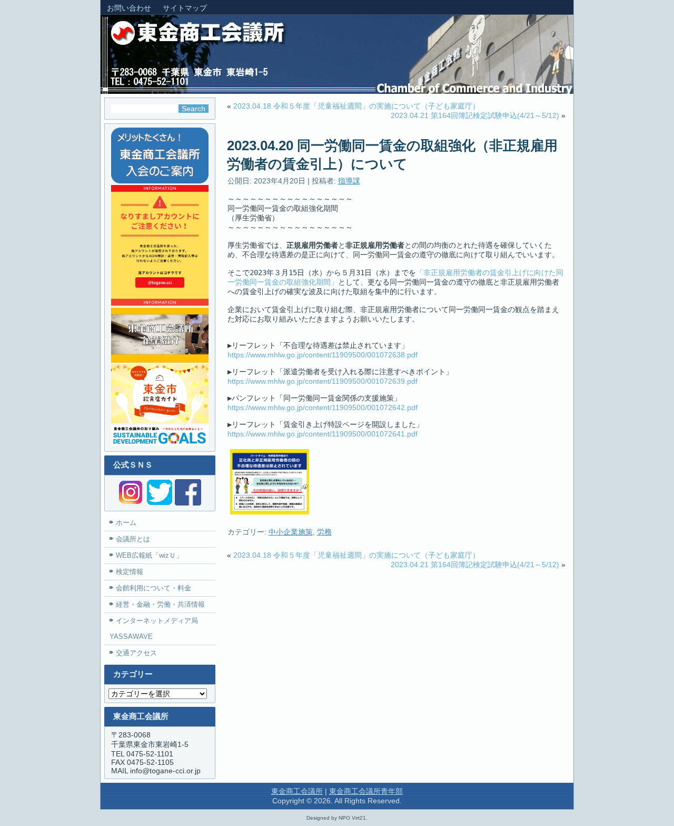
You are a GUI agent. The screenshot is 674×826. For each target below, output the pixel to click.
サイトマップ (185, 8)
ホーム (126, 523)
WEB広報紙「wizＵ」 (149, 555)
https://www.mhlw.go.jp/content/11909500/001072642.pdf (322, 407)
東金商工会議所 (297, 791)
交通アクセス (136, 653)
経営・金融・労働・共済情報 (160, 604)
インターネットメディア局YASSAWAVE (154, 628)
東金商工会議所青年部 (366, 791)
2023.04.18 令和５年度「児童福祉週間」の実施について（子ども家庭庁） (356, 106)
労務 (324, 532)
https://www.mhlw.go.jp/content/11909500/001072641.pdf (322, 434)
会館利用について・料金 (153, 588)
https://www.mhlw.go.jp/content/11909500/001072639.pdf (322, 381)
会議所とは (133, 539)
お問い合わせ (129, 8)
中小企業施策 (291, 532)
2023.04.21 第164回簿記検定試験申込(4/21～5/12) (475, 115)
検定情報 (129, 572)
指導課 (349, 181)
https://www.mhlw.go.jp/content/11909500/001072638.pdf (322, 355)
